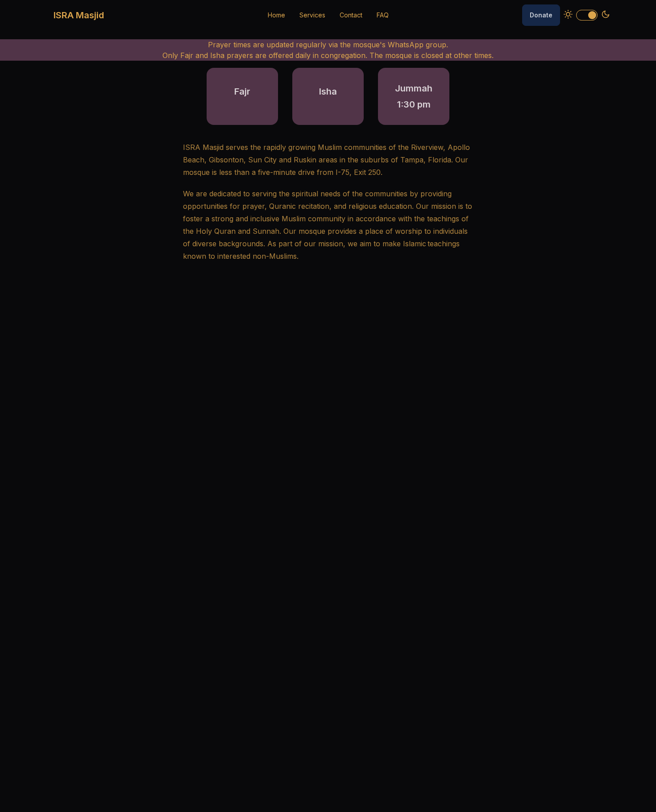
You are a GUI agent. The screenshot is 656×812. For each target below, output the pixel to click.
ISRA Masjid (79, 15)
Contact (351, 15)
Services (312, 15)
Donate (541, 15)
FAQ (383, 15)
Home (276, 15)
